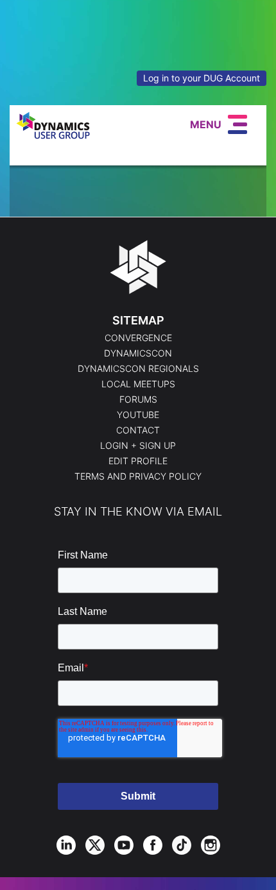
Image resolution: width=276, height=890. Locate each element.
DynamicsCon (138, 353)
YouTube (138, 415)
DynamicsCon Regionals (138, 369)
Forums (138, 399)
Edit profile (138, 461)
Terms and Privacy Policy (138, 476)
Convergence (138, 338)
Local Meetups (138, 384)
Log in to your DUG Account (201, 77)
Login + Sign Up (138, 446)
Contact (138, 430)
